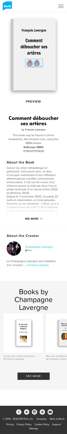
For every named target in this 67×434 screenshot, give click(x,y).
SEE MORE (33, 376)
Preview (33, 101)
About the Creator (23, 236)
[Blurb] (7, 7)
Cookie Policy (41, 424)
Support (56, 424)
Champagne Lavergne (39, 247)
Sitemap (33, 428)
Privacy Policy (24, 424)
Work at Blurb (57, 418)
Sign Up (47, 6)
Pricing (10, 424)
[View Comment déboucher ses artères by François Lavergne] (33, 54)
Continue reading (38, 265)
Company (41, 418)
